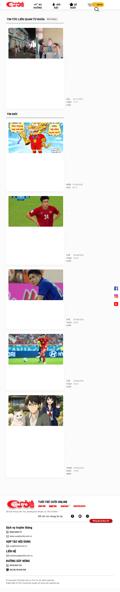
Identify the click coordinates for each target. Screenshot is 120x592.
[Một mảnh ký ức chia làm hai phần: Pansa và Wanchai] (35, 284)
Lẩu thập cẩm (69, 102)
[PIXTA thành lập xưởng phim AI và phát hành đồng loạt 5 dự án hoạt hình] (35, 410)
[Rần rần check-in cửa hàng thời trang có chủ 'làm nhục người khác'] (35, 43)
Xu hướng (37, 6)
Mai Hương (52, 19)
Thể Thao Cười (69, 258)
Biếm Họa (68, 186)
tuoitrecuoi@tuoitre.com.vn (21, 556)
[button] (89, 5)
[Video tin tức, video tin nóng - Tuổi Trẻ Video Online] (67, 506)
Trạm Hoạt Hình (69, 471)
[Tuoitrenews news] (79, 506)
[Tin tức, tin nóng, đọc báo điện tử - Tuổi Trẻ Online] (42, 506)
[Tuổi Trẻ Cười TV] (80, 516)
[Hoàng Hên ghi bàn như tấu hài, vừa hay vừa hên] (35, 349)
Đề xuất (73, 6)
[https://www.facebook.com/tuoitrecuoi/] (72, 516)
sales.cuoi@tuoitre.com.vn (21, 536)
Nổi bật (57, 6)
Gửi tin (99, 5)
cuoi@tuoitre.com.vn (18, 546)
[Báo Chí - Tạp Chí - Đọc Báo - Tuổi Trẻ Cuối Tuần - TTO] (54, 506)
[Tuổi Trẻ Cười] (87, 516)
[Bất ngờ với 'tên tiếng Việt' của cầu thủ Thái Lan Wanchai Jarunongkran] (35, 211)
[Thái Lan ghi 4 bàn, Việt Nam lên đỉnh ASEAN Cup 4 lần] (35, 138)
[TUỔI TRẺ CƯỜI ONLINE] (20, 505)
